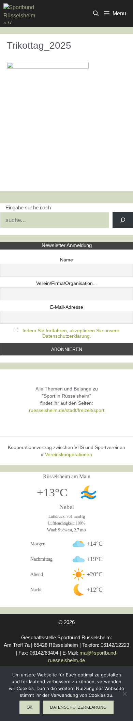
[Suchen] (123, 220)
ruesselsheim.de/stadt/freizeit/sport (66, 410)
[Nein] (124, 693)
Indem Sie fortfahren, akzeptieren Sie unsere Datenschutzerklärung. (71, 333)
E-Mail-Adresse (66, 307)
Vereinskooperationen (68, 454)
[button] (95, 13)
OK (29, 707)
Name (66, 259)
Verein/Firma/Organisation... (66, 283)
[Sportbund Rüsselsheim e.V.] (19, 13)
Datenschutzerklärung (78, 707)
